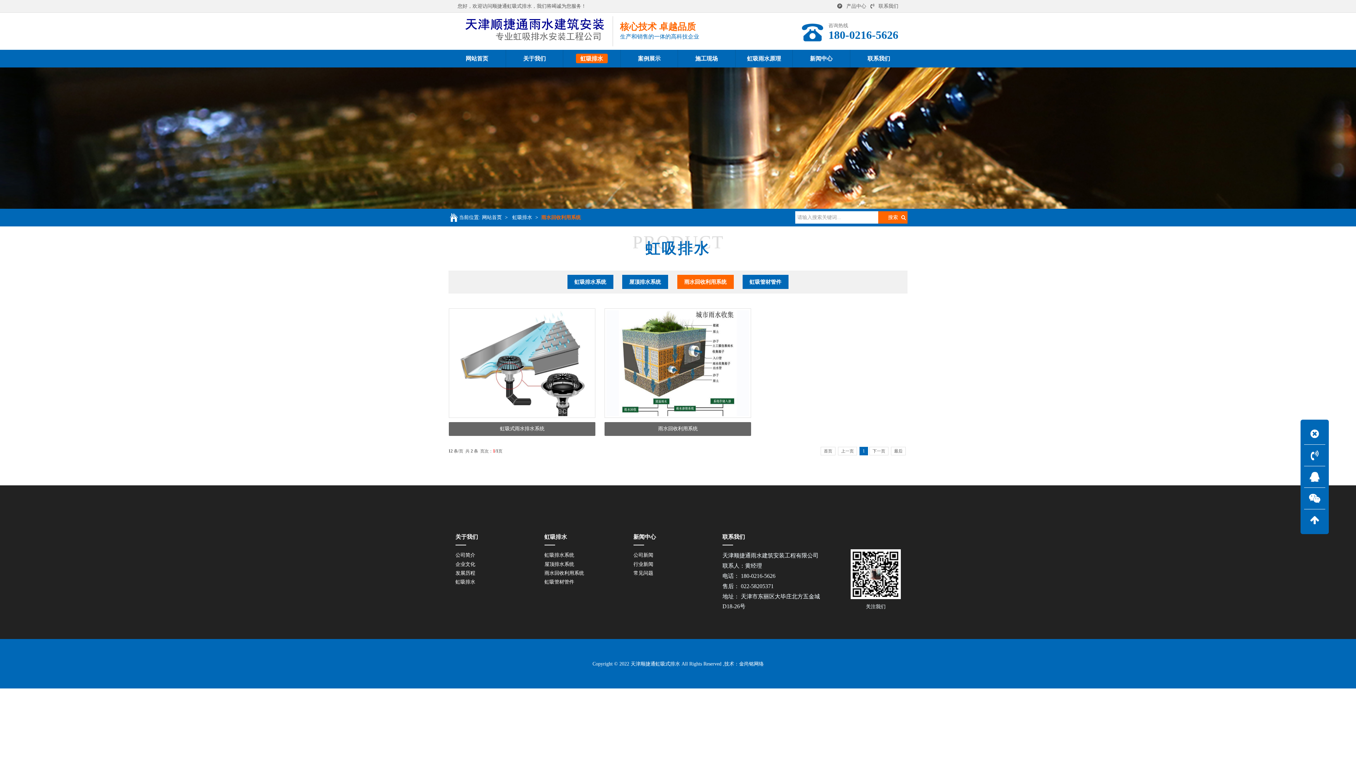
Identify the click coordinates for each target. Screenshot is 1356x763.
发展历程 (465, 573)
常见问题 (643, 573)
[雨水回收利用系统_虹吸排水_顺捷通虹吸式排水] (535, 31)
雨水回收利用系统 (561, 217)
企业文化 (465, 564)
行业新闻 (643, 564)
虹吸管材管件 (765, 282)
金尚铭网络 (751, 664)
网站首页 (492, 217)
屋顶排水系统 (645, 282)
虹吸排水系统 (590, 282)
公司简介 (465, 555)
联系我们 (888, 6)
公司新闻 (643, 555)
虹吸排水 (522, 217)
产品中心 (856, 6)
